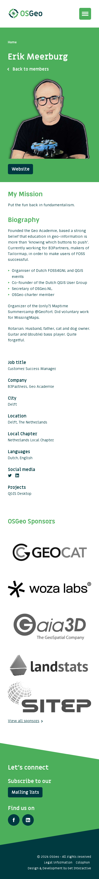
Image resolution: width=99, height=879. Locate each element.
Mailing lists (25, 792)
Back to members (31, 69)
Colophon (83, 862)
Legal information (58, 862)
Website (21, 169)
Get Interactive (79, 868)
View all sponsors (23, 720)
